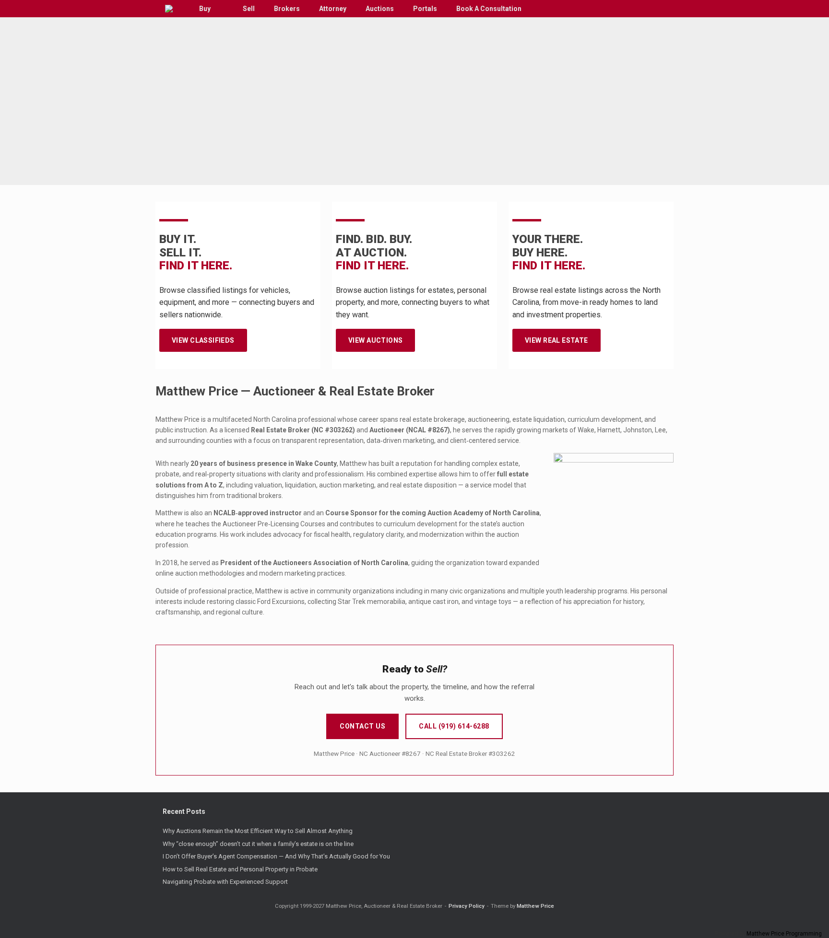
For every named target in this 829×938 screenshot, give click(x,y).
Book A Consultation (488, 8)
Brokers (287, 8)
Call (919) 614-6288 (454, 726)
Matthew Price (535, 906)
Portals (425, 8)
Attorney (332, 8)
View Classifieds (203, 340)
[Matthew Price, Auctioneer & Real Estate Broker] (168, 8)
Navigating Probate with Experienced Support (225, 881)
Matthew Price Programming (784, 933)
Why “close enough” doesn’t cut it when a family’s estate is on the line (258, 843)
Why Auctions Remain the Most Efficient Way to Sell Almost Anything (258, 830)
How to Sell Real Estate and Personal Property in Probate (240, 869)
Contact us (362, 726)
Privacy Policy (467, 906)
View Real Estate (556, 340)
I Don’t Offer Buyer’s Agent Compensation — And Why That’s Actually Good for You (276, 856)
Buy (205, 8)
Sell (249, 8)
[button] (659, 8)
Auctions (380, 8)
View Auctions (375, 340)
